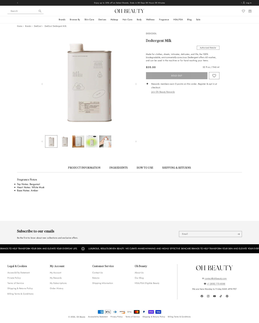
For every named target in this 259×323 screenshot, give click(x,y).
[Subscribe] (238, 234)
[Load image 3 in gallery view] (78, 141)
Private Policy (14, 277)
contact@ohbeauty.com (216, 278)
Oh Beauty (81, 316)
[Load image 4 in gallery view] (92, 141)
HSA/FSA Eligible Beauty (147, 283)
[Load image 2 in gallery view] (65, 141)
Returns (95, 277)
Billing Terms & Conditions (20, 293)
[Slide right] (135, 84)
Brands (28, 26)
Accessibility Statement (18, 272)
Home (19, 26)
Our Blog (139, 277)
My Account (56, 272)
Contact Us (97, 272)
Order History (56, 288)
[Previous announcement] (17, 3)
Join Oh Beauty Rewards (163, 91)
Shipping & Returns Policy (20, 288)
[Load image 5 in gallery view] (105, 141)
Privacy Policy (116, 316)
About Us (139, 272)
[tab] (84, 169)
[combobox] (25, 11)
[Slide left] (42, 84)
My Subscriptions (58, 283)
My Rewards (56, 277)
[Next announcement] (241, 3)
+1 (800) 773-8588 (216, 283)
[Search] (40, 11)
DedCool (38, 26)
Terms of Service (15, 283)
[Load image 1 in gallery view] (51, 141)
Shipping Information (102, 283)
